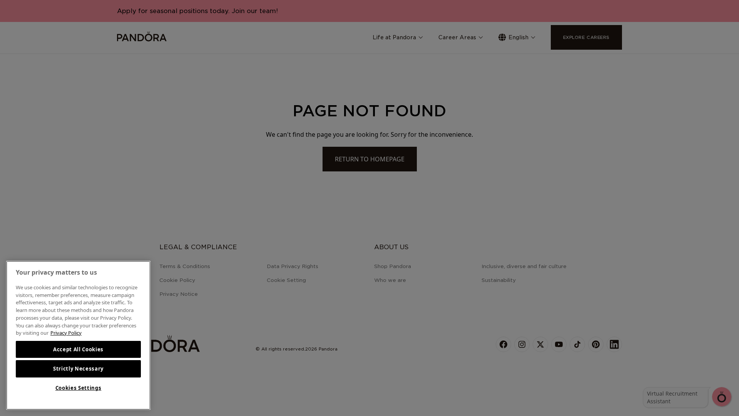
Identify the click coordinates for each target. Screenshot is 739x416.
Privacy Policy (66, 332)
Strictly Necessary (78, 368)
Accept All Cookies (78, 349)
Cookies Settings (78, 387)
